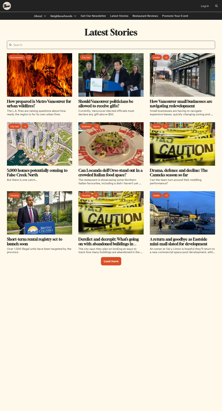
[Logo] (7, 6)
